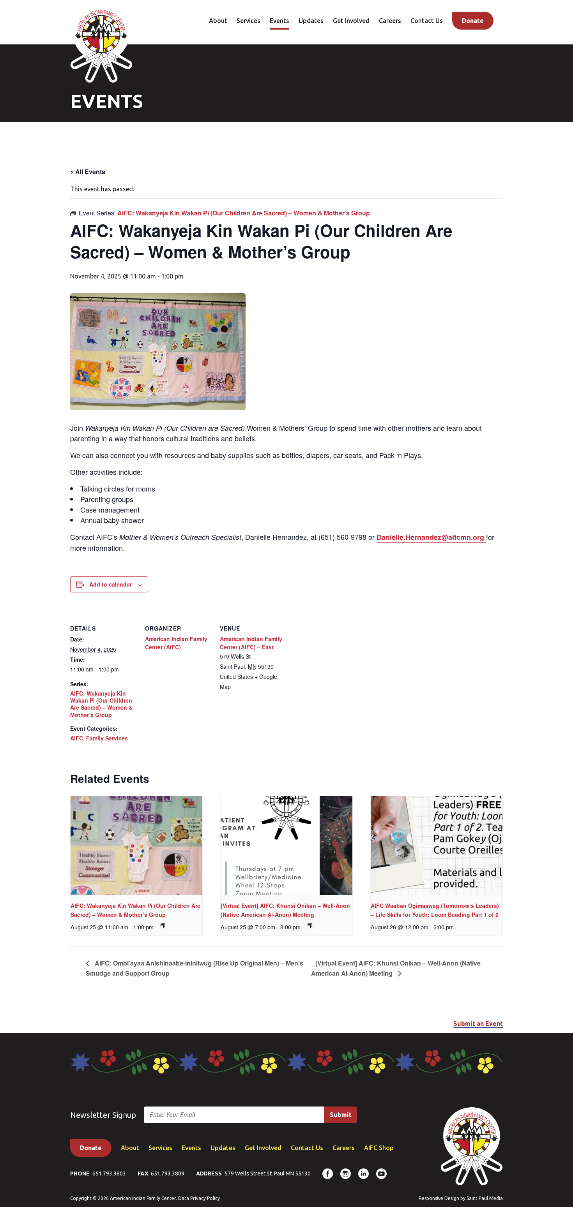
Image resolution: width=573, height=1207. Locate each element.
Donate (473, 20)
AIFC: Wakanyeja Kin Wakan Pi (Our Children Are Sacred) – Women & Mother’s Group (101, 704)
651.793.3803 (109, 1173)
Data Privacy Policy (199, 1198)
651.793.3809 (167, 1173)
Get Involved (351, 20)
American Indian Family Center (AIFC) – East (251, 643)
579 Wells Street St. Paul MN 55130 (268, 1173)
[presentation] (136, 845)
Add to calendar (110, 584)
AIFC (76, 738)
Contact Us (426, 20)
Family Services (107, 738)
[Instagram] (345, 1173)
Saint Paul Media (485, 1198)
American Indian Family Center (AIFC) (176, 643)
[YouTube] (381, 1173)
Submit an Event (478, 1023)
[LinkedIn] (363, 1173)
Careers (390, 20)
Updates (311, 20)
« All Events (87, 171)
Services (248, 20)
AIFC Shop (379, 1147)
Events (279, 20)
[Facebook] (327, 1173)
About (218, 20)
